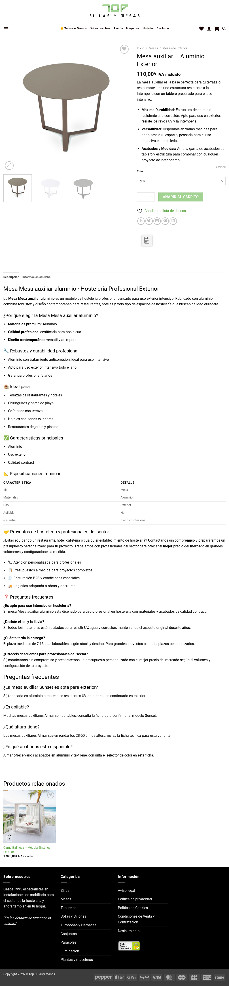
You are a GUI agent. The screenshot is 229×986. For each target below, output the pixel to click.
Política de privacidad (135, 899)
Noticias (148, 28)
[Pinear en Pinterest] (165, 221)
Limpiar (221, 166)
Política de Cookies (133, 908)
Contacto (163, 28)
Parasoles (68, 942)
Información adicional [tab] (36, 277)
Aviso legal (126, 890)
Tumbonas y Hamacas (78, 925)
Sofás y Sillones (73, 916)
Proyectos (133, 28)
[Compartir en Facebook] (141, 221)
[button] (6, 28)
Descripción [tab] (11, 277)
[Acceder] (209, 28)
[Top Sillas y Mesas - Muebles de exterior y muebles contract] (114, 11)
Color (140, 171)
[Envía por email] (157, 221)
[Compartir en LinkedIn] (173, 221)
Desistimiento (129, 931)
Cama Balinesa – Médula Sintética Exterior (27, 850)
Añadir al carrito (181, 197)
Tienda (118, 28)
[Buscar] (224, 28)
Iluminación (70, 951)
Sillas (65, 890)
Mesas (153, 48)
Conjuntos (69, 934)
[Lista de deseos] (201, 28)
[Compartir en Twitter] (149, 221)
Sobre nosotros (100, 28)
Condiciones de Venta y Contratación (136, 919)
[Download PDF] (147, 240)
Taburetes (68, 908)
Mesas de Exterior (175, 48)
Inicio (140, 48)
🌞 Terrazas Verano (73, 28)
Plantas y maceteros (77, 960)
